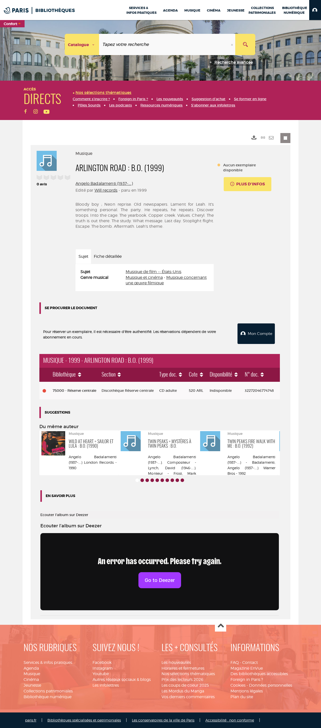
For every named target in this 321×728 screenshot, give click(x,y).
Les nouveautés (176, 662)
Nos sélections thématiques (188, 673)
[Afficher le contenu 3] (147, 480)
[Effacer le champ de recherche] (232, 44)
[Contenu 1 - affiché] (137, 480)
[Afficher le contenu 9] (177, 480)
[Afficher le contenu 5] (157, 480)
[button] (315, 10)
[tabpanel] (145, 277)
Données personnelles (270, 685)
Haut (220, 626)
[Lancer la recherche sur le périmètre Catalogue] (245, 44)
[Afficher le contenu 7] (167, 480)
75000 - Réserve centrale (74, 390)
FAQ (234, 662)
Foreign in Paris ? (246, 679)
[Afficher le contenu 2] (142, 480)
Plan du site (241, 696)
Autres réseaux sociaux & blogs (122, 679)
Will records (106, 190)
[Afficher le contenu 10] (182, 480)
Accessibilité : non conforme (229, 720)
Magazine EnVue (246, 668)
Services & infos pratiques (48, 662)
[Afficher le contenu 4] (152, 480)
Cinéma (31, 679)
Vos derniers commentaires (188, 696)
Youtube (101, 673)
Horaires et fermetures (183, 668)
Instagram (103, 668)
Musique (32, 673)
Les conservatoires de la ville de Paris (163, 720)
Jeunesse (32, 685)
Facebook (102, 662)
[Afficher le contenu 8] (172, 480)
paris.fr (30, 720)
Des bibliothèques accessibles (259, 673)
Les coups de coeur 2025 (185, 685)
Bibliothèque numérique (47, 696)
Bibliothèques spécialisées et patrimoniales (84, 720)
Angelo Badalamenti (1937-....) (104, 183)
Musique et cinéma (144, 277)
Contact (250, 662)
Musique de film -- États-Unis (153, 271)
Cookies (238, 685)
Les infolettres (106, 685)
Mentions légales (246, 691)
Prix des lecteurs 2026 (182, 679)
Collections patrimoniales (48, 691)
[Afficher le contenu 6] (162, 480)
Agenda (31, 668)
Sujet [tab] (83, 256)
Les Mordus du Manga (183, 691)
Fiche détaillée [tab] (108, 256)
